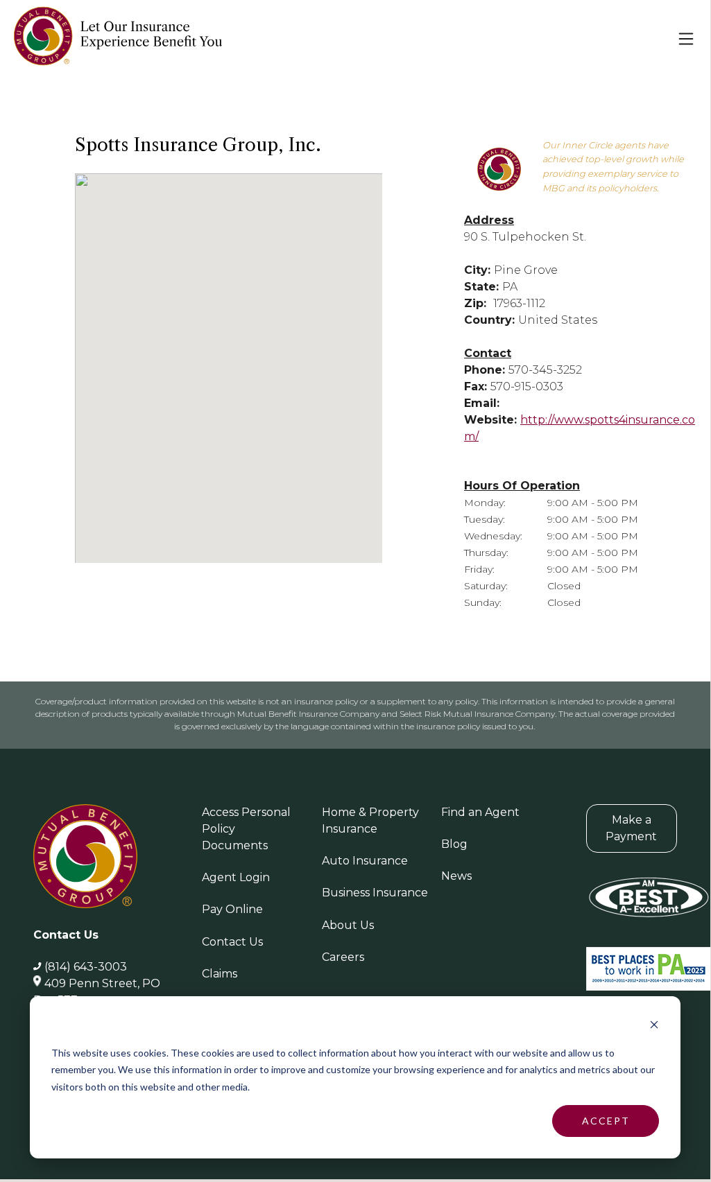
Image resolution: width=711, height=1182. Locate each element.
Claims (219, 973)
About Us (348, 925)
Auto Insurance (365, 860)
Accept (606, 1121)
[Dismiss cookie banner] (654, 1026)
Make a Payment (631, 828)
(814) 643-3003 (85, 966)
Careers (343, 957)
